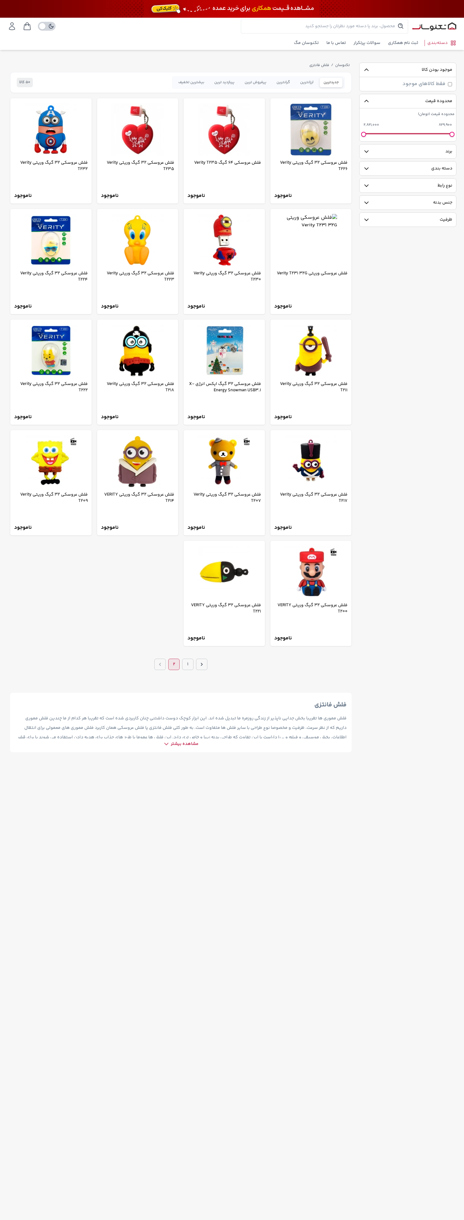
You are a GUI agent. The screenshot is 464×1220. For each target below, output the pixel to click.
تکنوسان (342, 65)
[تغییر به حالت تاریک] (47, 26)
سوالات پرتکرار (367, 43)
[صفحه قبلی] (201, 664)
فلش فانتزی (319, 65)
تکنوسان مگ (306, 43)
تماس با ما (336, 43)
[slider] (452, 134)
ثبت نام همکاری (403, 43)
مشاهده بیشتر (185, 744)
